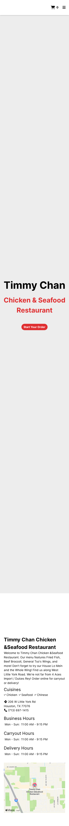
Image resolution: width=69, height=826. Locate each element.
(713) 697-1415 (18, 710)
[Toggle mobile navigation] (64, 7)
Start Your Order (34, 327)
